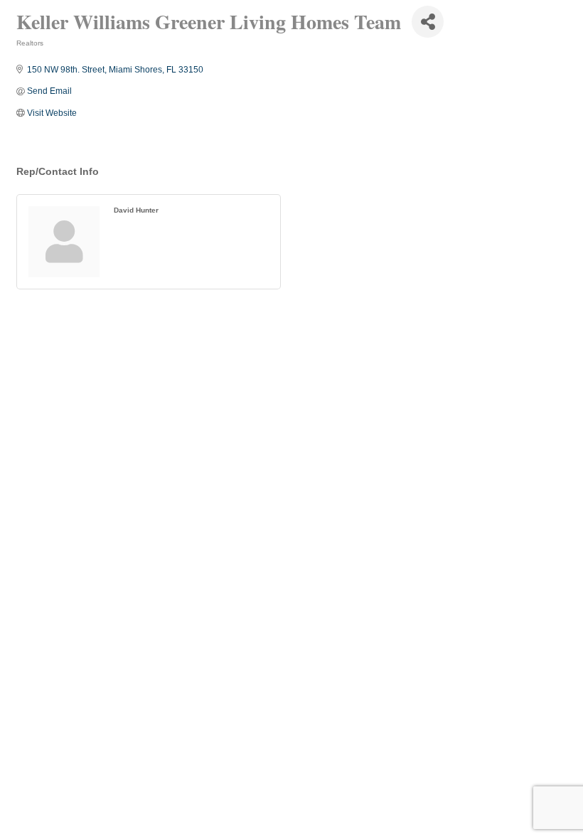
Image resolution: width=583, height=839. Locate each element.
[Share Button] (428, 22)
